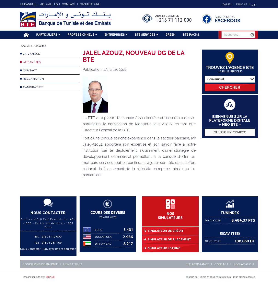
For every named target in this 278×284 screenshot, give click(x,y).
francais (241, 4)
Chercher (229, 87)
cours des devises (107, 212)
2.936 (128, 237)
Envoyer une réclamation (60, 248)
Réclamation (244, 264)
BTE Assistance (197, 264)
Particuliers (47, 34)
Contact (221, 264)
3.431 (128, 230)
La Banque (28, 4)
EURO (98, 229)
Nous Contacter (30, 248)
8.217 (128, 244)
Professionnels (81, 34)
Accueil (25, 46)
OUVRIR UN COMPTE (230, 132)
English (227, 4)
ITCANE (50, 277)
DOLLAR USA (103, 236)
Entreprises (115, 34)
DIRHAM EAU (103, 243)
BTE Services (145, 34)
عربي (254, 4)
